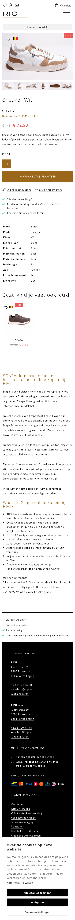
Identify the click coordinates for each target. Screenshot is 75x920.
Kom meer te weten (20, 882)
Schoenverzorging (22, 822)
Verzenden (17, 804)
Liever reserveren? (50, 189)
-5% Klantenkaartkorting (26, 813)
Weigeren (37, 902)
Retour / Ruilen (20, 808)
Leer (33, 253)
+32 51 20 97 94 (21, 727)
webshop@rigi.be (21, 689)
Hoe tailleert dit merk (24, 831)
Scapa (34, 226)
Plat (33, 264)
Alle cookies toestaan (37, 892)
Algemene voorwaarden (26, 835)
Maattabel (17, 826)
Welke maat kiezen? (19, 189)
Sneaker (35, 232)
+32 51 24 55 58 (21, 685)
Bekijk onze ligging (22, 676)
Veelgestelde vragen (23, 817)
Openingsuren (20, 694)
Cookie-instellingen (37, 912)
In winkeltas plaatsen (37, 176)
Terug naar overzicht (37, 26)
